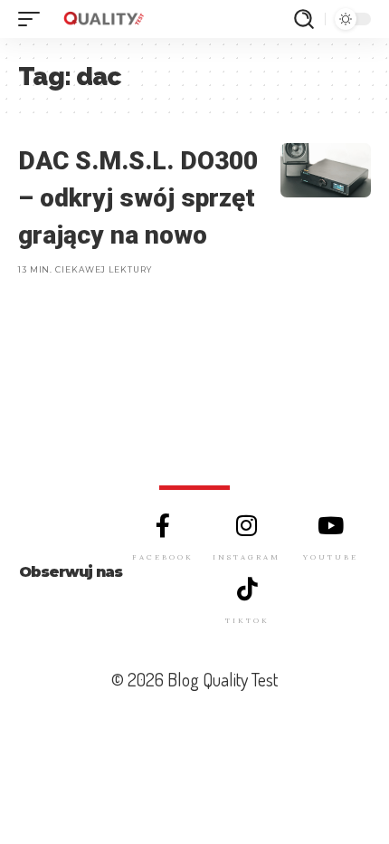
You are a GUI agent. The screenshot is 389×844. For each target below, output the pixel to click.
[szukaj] (304, 19)
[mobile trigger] (33, 19)
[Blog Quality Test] (103, 19)
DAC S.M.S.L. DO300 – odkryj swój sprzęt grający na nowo (138, 197)
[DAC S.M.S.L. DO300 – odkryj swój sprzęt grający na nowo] (325, 170)
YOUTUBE (330, 556)
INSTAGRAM (246, 556)
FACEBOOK (163, 556)
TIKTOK (247, 620)
